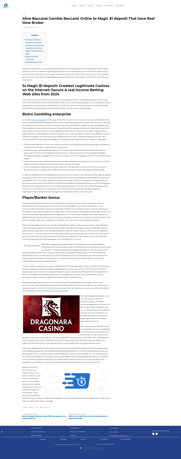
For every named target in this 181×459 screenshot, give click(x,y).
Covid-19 (83, 439)
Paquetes (82, 5)
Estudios (74, 5)
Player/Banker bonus (34, 62)
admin (26, 27)
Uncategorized (46, 407)
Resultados (100, 1)
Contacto (164, 1)
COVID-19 (90, 5)
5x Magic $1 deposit (38, 120)
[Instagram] (157, 434)
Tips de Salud (109, 5)
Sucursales (99, 5)
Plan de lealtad (120, 5)
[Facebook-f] (153, 434)
